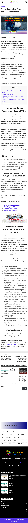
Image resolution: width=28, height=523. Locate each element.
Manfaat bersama (7, 103)
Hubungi (22, 519)
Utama (5, 519)
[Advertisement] (14, 405)
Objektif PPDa (8, 94)
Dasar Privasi (11, 519)
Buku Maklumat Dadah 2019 (12, 205)
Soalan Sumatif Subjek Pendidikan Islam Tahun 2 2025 (5, 376)
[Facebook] (9, 465)
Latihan (2, 503)
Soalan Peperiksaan (5, 505)
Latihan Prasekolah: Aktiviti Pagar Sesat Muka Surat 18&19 (6, 358)
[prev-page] (13, 383)
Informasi (2, 5)
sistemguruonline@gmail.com (16, 462)
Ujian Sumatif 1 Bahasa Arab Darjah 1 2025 (10, 431)
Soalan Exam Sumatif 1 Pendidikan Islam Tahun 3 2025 (12, 443)
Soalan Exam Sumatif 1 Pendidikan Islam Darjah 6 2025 (12, 434)
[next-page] (15, 383)
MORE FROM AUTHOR (20, 365)
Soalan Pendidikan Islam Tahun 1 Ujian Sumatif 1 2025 (13, 369)
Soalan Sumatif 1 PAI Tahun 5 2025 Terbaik (10, 437)
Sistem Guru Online (11, 344)
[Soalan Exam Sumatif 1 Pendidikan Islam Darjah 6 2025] (4, 484)
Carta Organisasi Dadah (10, 208)
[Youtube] (18, 465)
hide (17, 87)
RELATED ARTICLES (7, 365)
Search (2, 386)
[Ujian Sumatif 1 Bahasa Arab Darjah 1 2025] (4, 477)
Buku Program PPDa (10, 207)
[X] (15, 465)
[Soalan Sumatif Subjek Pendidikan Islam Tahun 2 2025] (5, 371)
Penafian (17, 519)
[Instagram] (12, 465)
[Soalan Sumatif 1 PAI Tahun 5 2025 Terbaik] (4, 491)
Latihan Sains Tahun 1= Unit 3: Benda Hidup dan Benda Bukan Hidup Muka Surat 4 (21, 359)
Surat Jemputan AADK (10, 210)
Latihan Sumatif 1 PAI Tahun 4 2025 (8, 440)
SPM (2, 510)
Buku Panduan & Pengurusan (7, 507)
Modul (2, 512)
